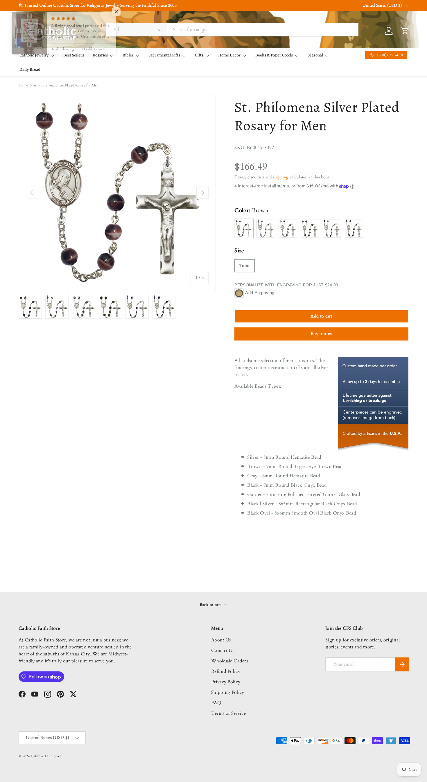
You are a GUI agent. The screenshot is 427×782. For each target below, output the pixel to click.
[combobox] (232, 29)
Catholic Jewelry (34, 55)
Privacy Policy (225, 682)
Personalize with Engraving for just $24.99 (286, 285)
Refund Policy (225, 671)
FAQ (216, 703)
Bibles (128, 55)
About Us (221, 640)
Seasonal (315, 55)
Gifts (199, 55)
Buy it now (321, 333)
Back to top (211, 604)
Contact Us (222, 650)
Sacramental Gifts (164, 55)
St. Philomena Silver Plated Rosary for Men (65, 85)
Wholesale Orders (229, 661)
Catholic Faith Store (46, 756)
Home (23, 85)
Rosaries (100, 55)
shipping (281, 177)
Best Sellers (73, 55)
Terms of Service (228, 713)
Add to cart (321, 316)
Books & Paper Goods (274, 55)
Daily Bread (29, 69)
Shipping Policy (227, 692)
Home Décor (229, 55)
